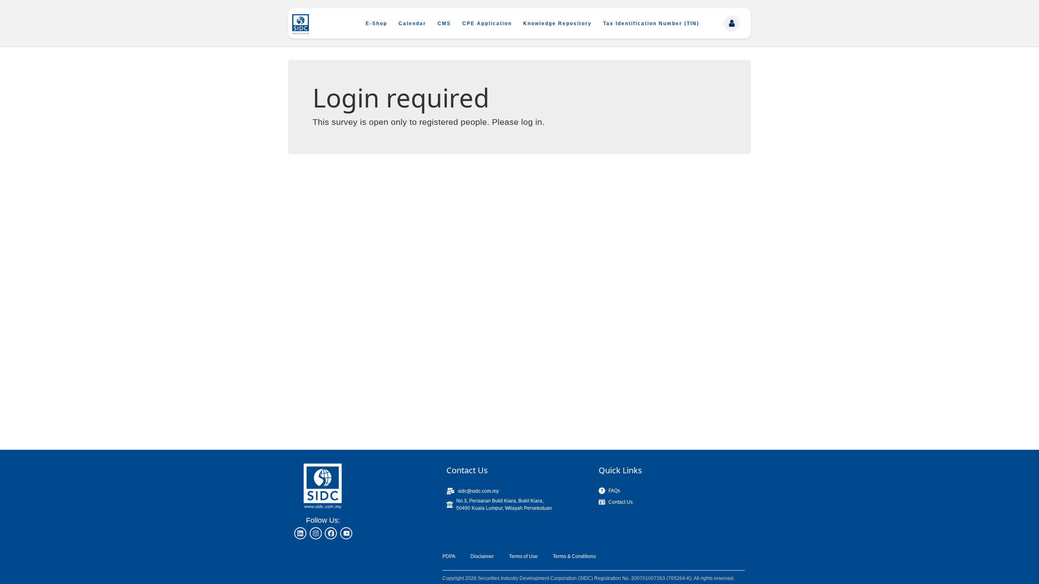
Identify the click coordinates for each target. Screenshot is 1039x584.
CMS (444, 23)
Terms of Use (523, 556)
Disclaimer (482, 556)
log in (531, 122)
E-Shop (376, 23)
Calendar (412, 23)
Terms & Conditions (574, 556)
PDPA (448, 556)
